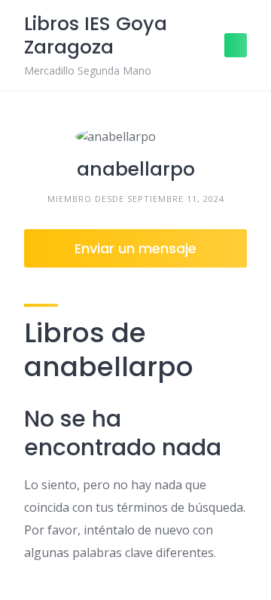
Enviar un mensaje (135, 248)
